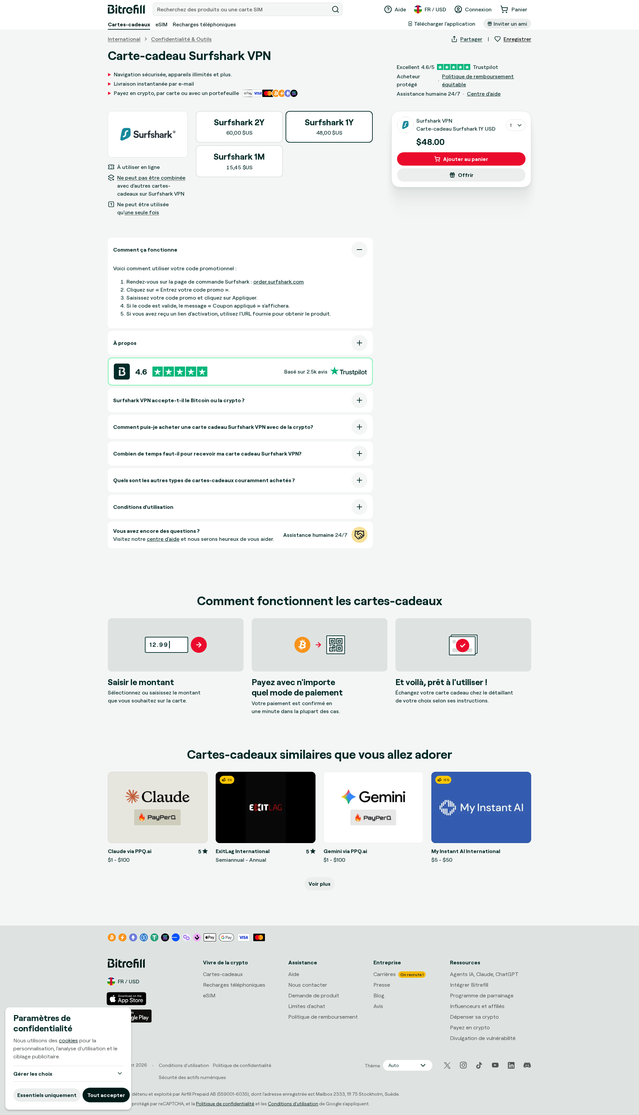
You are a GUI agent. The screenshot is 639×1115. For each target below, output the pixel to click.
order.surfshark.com (278, 281)
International (124, 39)
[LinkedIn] (511, 1065)
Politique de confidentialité (225, 1103)
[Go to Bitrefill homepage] (126, 9)
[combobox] (241, 9)
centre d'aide (163, 539)
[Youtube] (495, 1065)
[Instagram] (463, 1065)
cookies (68, 1040)
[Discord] (527, 1065)
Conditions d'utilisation (293, 1103)
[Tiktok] (479, 1065)
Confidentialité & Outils (181, 39)
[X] (447, 1065)
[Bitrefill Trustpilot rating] (179, 372)
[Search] (335, 9)
